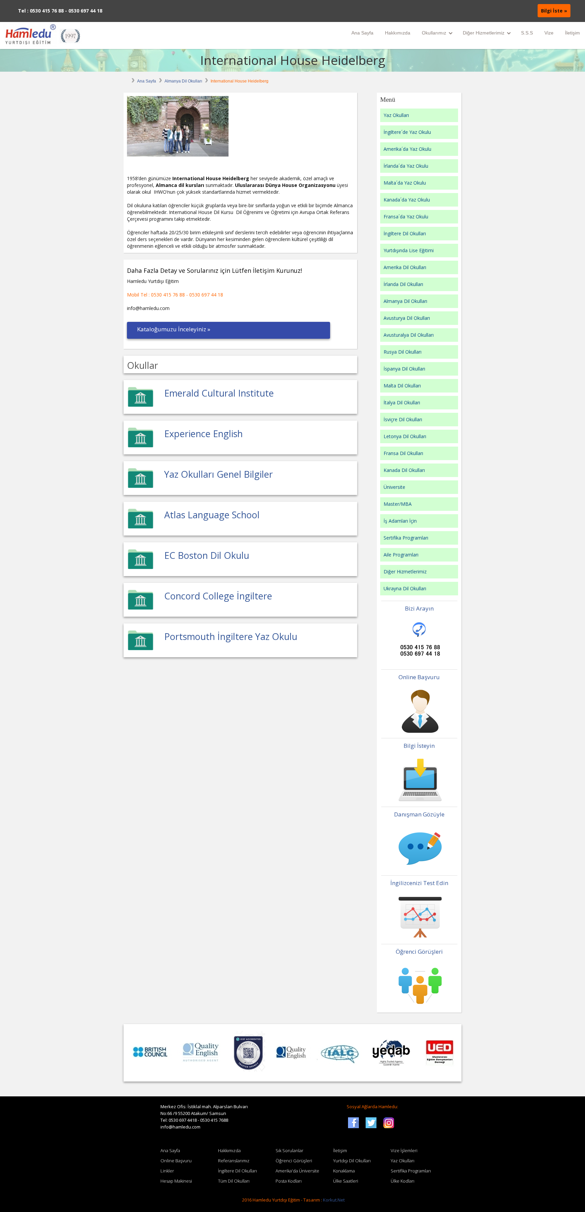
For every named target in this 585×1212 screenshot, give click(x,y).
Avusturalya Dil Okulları (409, 335)
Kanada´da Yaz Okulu (407, 199)
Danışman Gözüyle (419, 814)
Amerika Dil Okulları (405, 267)
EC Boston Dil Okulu (206, 555)
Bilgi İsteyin (419, 746)
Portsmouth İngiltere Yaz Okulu (230, 636)
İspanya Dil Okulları (404, 368)
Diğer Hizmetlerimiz (483, 32)
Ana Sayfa (362, 32)
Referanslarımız (234, 1161)
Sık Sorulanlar (289, 1150)
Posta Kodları (289, 1181)
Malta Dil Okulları (402, 385)
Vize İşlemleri (404, 1150)
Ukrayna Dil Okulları (405, 588)
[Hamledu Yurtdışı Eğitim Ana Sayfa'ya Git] (42, 35)
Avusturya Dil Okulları (407, 318)
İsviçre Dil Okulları (403, 419)
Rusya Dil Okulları (402, 352)
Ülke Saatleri (345, 1181)
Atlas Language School (212, 514)
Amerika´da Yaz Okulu (407, 149)
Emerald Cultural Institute (219, 393)
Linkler (167, 1171)
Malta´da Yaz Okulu (405, 183)
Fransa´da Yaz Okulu (406, 216)
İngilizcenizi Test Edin (419, 883)
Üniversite (394, 487)
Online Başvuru (419, 677)
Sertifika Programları (406, 537)
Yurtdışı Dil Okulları (352, 1161)
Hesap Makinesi (176, 1181)
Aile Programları (401, 554)
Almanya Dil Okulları (183, 81)
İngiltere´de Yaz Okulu (407, 132)
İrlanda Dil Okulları (403, 284)
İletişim (572, 32)
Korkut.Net (334, 1200)
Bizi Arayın (419, 608)
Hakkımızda (397, 32)
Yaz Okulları (396, 115)
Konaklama (344, 1171)
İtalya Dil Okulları (402, 402)
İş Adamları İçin (400, 521)
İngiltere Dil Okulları (405, 233)
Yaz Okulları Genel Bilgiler (218, 474)
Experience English (203, 433)
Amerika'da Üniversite (297, 1171)
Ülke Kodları (402, 1181)
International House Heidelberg (292, 60)
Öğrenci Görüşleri (419, 951)
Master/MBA (398, 504)
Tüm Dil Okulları (234, 1181)
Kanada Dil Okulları (404, 470)
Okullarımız (434, 32)
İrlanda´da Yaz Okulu (406, 166)
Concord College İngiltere (218, 596)
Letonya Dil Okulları (405, 436)
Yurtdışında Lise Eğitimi (409, 250)
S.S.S (527, 32)
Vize (549, 32)
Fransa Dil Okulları (403, 453)
